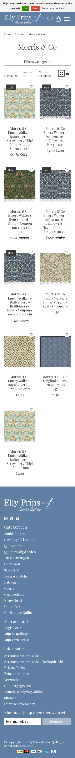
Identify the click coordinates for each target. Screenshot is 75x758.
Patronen (11, 582)
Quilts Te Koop (15, 606)
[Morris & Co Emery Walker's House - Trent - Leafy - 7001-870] (55, 268)
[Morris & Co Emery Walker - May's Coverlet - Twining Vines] (19, 351)
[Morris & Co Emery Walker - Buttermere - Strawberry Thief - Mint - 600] (19, 426)
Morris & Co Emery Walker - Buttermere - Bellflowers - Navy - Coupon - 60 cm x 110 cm (55, 221)
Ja (25, 8)
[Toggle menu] (66, 19)
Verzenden (12, 679)
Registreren (13, 628)
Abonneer (56, 721)
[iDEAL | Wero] (19, 752)
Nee (35, 8)
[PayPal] (53, 752)
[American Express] (46, 752)
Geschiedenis (14, 594)
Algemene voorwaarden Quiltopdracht (33, 661)
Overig (9, 588)
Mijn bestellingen (17, 634)
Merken (20, 34)
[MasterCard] (26, 752)
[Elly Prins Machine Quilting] (23, 18)
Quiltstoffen (13, 546)
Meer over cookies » (54, 8)
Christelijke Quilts (18, 612)
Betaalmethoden (16, 673)
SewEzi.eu (11, 570)
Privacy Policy (14, 667)
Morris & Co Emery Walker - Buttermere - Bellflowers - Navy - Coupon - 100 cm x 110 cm (19, 304)
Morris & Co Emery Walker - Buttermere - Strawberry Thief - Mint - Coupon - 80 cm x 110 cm (20, 138)
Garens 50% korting (19, 540)
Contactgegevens (17, 686)
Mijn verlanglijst (16, 640)
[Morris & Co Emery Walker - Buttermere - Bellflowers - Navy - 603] (55, 103)
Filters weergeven (37, 61)
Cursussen (12, 564)
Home (8, 34)
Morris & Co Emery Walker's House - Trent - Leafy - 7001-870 (55, 300)
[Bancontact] (39, 752)
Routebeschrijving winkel (23, 692)
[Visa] (33, 752)
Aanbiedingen (14, 533)
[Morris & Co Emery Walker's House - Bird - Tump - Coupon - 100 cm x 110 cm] (19, 186)
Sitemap (10, 698)
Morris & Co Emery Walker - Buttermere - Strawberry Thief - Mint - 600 (20, 459)
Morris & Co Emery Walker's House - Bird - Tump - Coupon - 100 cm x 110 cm (20, 221)
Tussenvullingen (16, 558)
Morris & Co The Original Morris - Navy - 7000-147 (55, 383)
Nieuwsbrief (13, 600)
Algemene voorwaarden (22, 655)
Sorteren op (28, 73)
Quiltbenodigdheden (20, 552)
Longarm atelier (16, 576)
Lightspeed (27, 745)
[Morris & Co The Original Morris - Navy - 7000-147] (55, 351)
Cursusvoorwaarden (19, 704)
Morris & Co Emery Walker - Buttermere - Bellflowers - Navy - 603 (55, 136)
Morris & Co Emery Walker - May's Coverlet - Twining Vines (19, 383)
